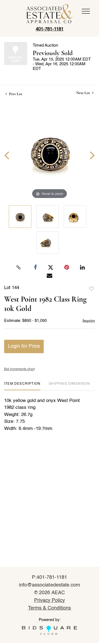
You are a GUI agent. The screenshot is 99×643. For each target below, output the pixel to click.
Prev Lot (15, 94)
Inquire (88, 320)
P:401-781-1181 (49, 577)
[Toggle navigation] (85, 11)
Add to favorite (91, 289)
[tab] (22, 386)
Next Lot (83, 92)
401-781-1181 (50, 29)
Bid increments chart (19, 369)
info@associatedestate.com (49, 585)
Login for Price (24, 346)
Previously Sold (53, 53)
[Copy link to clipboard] (18, 267)
